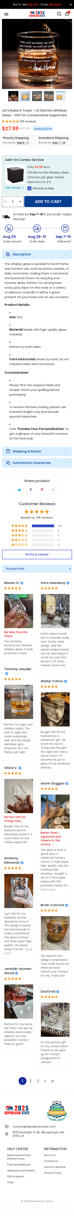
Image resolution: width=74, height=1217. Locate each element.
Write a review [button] (37, 554)
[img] (12, 588)
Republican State (41, 1201)
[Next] (69, 54)
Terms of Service (55, 1167)
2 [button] (30, 1081)
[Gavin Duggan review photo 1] (55, 811)
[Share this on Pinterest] (42, 490)
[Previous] (5, 54)
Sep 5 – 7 (23, 143)
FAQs (10, 1182)
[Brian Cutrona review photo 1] (55, 933)
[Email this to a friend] (53, 490)
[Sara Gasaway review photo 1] (55, 611)
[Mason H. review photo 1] (18, 611)
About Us (49, 1155)
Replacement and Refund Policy (19, 1157)
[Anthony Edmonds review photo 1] (18, 891)
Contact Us (51, 1161)
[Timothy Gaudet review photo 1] (18, 702)
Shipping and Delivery (21, 1170)
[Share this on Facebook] (30, 490)
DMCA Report (15, 1176)
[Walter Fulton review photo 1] (55, 709)
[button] (10, 121)
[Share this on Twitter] (19, 490)
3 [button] (38, 1081)
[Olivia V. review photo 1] (18, 796)
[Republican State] (37, 14)
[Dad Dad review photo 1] (55, 1019)
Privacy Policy (52, 1173)
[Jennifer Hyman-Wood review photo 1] (18, 1001)
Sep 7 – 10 (58, 143)
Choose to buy (43, 188)
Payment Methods (19, 1164)
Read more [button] (48, 889)
